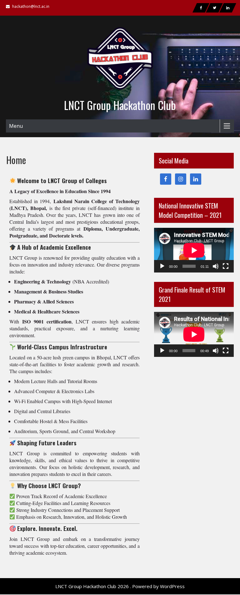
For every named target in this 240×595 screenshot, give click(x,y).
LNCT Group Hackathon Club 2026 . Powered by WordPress (120, 586)
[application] (194, 250)
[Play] (162, 266)
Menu (16, 125)
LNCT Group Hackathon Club (120, 105)
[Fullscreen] (225, 266)
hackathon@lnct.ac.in (30, 6)
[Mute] (215, 266)
